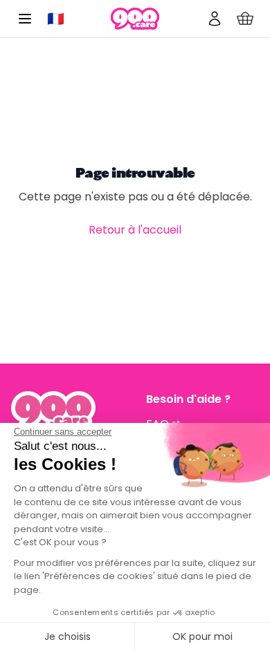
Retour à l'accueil (135, 230)
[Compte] (214, 18)
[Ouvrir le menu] (25, 18)
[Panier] (245, 18)
